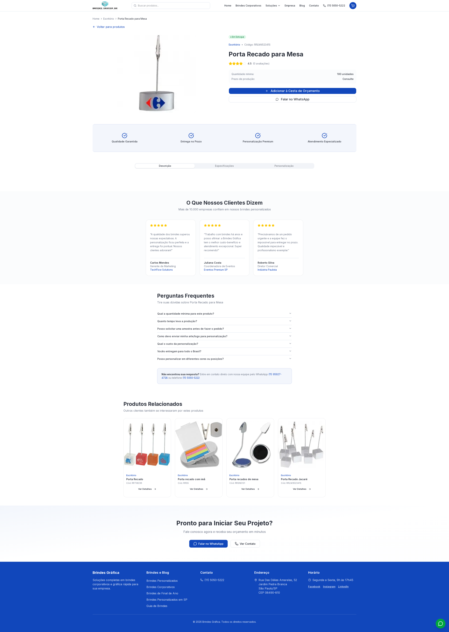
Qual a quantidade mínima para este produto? (185, 313)
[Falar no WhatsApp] (440, 623)
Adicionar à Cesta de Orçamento (295, 91)
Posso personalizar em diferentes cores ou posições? (190, 358)
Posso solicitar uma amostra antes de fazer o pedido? (190, 328)
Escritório (108, 18)
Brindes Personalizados (162, 580)
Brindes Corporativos (248, 5)
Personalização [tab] (284, 165)
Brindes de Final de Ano (162, 593)
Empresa (290, 5)
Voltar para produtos (111, 27)
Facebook (314, 586)
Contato (314, 5)
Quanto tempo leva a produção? (177, 321)
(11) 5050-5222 (336, 5)
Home (227, 5)
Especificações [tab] (224, 165)
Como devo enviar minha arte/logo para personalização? (192, 336)
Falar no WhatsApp (295, 99)
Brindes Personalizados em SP (166, 599)
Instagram (329, 586)
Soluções (271, 5)
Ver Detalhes (145, 489)
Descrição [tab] (165, 165)
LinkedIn (343, 586)
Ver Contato (248, 543)
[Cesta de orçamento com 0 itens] (352, 5)
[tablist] (224, 166)
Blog (302, 5)
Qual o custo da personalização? (177, 343)
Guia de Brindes (156, 606)
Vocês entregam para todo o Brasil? (179, 351)
